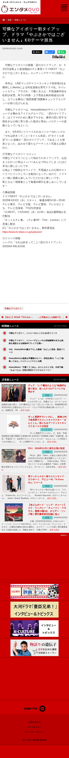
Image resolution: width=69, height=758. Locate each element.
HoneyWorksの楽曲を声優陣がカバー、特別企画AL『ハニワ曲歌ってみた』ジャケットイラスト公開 (36, 359)
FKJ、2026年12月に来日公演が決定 (46, 448)
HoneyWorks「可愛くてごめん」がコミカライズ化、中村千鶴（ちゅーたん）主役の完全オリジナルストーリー (36, 368)
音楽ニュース (20, 20)
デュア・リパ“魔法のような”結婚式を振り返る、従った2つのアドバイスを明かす (47, 388)
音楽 (10, 20)
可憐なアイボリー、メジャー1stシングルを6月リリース (33, 333)
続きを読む (25, 410)
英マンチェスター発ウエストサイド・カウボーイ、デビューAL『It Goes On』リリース (47, 479)
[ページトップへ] (34, 711)
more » (64, 535)
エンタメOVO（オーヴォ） (20, 9)
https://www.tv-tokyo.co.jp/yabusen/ (22, 232)
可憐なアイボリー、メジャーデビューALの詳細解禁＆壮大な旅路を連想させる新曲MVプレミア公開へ (36, 341)
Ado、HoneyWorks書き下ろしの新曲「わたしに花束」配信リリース (37, 350)
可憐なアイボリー (13, 308)
